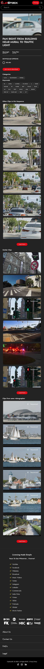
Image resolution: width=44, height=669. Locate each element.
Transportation (13, 77)
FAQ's (5, 646)
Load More (22, 244)
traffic (35, 86)
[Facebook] (18, 664)
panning (17, 86)
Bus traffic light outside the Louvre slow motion (19, 269)
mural (26, 89)
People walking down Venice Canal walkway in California (19, 531)
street (15, 89)
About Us (7, 632)
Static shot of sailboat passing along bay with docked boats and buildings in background (19, 509)
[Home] (9, 2)
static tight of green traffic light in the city (19, 315)
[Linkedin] (26, 664)
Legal (5, 654)
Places (5, 77)
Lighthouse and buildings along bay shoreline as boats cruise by (19, 486)
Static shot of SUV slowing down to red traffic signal (19, 121)
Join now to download (11, 69)
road (9, 89)
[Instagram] (22, 664)
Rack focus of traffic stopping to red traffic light (19, 189)
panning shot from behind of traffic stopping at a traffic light (19, 360)
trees (21, 92)
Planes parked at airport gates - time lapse (19, 418)
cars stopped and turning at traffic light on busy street (19, 166)
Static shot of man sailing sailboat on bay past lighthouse (19, 463)
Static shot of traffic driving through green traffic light (19, 212)
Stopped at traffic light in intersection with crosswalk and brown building (19, 292)
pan (12, 86)
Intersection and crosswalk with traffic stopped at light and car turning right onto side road (19, 337)
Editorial (22, 77)
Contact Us (7, 639)
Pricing (36, 2)
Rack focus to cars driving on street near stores (19, 234)
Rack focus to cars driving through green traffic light (19, 143)
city (26, 92)
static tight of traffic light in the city (19, 383)
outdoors (6, 86)
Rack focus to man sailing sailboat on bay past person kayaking (19, 441)
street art (6, 92)
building (33, 89)
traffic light (14, 92)
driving (21, 89)
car (4, 89)
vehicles (29, 86)
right (23, 86)
